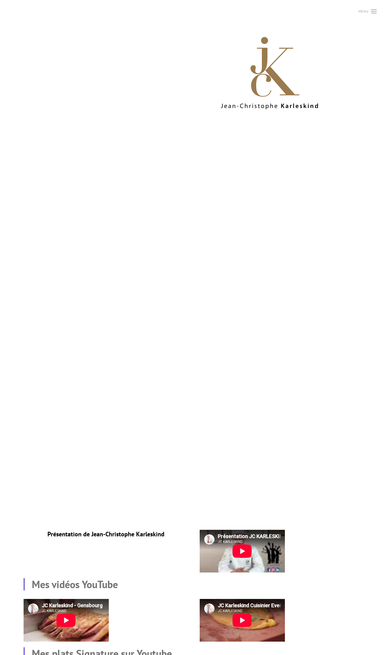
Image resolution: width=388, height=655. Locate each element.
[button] (367, 11)
